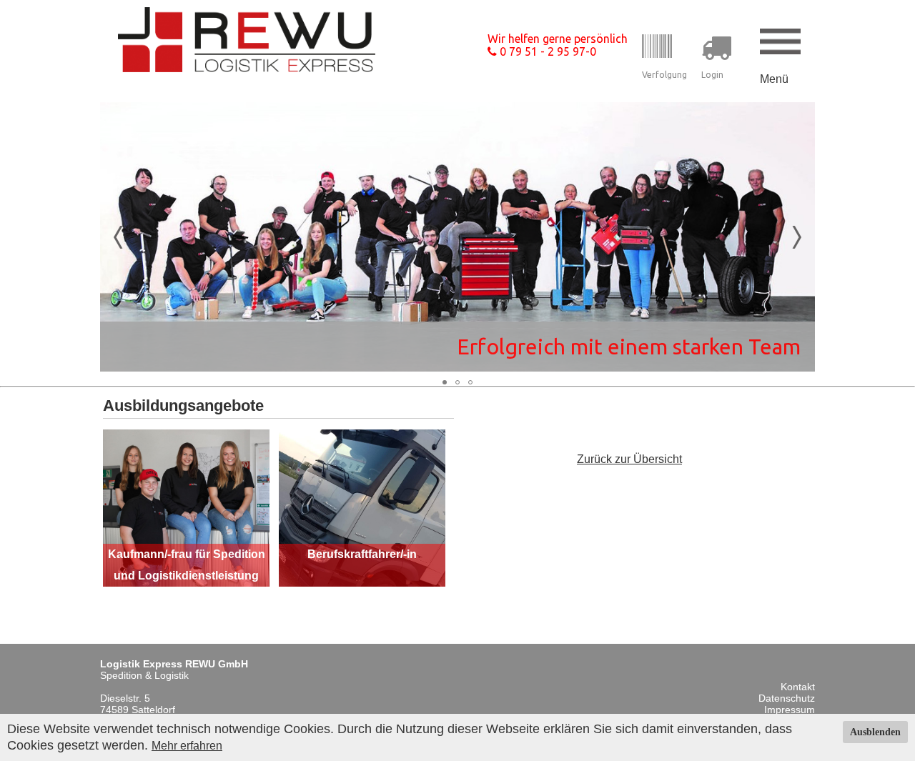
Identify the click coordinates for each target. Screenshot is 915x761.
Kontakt (798, 686)
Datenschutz (786, 698)
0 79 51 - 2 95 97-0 (546, 51)
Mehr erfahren (187, 746)
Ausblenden (875, 732)
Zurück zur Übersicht (629, 459)
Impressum (789, 709)
